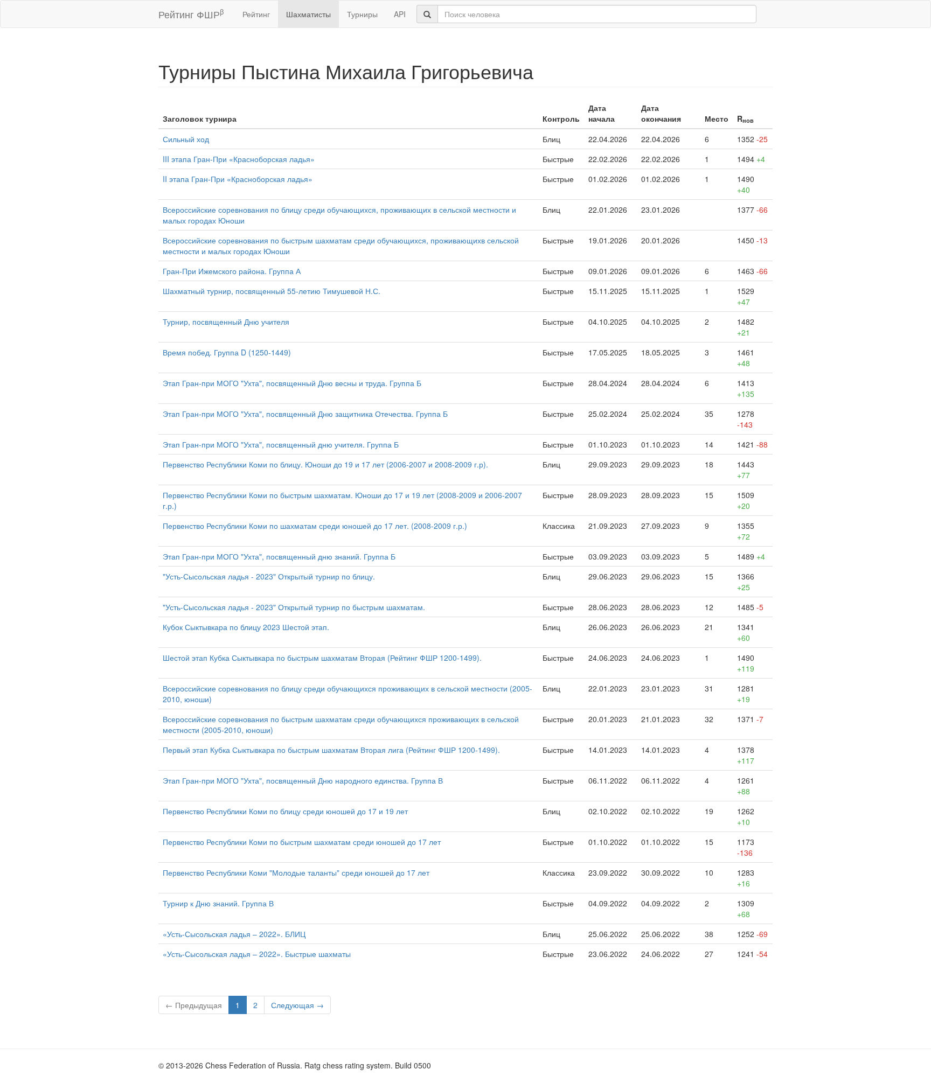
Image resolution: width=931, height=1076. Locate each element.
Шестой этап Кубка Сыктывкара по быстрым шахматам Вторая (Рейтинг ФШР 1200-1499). (322, 657)
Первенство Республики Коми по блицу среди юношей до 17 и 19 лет (285, 811)
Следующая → (297, 1005)
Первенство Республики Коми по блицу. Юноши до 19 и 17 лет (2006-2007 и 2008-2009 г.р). (325, 464)
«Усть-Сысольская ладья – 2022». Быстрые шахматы (257, 953)
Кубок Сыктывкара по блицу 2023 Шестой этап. (246, 626)
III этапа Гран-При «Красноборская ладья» (239, 158)
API (400, 14)
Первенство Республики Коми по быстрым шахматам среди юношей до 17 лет (302, 841)
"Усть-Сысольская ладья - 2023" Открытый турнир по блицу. (269, 576)
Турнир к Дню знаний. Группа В (218, 903)
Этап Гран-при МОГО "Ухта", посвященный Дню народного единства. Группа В (303, 780)
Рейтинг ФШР (191, 13)
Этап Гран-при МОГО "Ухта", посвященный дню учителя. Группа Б (281, 444)
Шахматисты (308, 14)
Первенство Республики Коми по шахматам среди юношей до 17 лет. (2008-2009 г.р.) (315, 525)
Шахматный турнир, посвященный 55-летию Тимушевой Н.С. (271, 290)
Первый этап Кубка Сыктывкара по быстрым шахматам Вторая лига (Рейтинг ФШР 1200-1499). (331, 749)
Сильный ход (186, 139)
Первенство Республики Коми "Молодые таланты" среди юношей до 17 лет (296, 872)
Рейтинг (256, 14)
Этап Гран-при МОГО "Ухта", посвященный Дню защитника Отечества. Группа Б (305, 413)
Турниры (362, 14)
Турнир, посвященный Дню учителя (226, 321)
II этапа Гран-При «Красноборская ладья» (237, 178)
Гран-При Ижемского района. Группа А (232, 270)
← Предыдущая (193, 1005)
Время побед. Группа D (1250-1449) (227, 352)
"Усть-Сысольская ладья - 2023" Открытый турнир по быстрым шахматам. (294, 607)
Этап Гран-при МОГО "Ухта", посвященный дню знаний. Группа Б (279, 556)
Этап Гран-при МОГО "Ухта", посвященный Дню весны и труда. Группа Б (292, 383)
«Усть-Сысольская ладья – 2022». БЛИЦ (234, 933)
